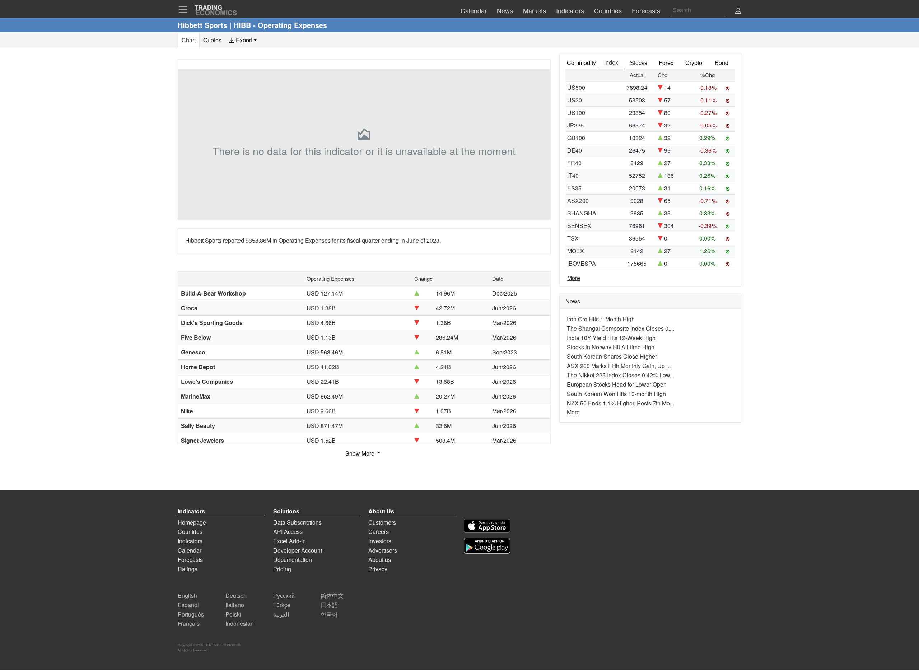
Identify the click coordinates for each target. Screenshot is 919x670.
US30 (574, 100)
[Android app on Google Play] (487, 546)
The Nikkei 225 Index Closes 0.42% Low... (620, 375)
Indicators (190, 541)
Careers (378, 531)
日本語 (329, 605)
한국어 (329, 614)
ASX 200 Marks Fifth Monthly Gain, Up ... (619, 366)
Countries (190, 531)
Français (189, 623)
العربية (281, 614)
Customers (382, 522)
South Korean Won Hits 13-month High (616, 394)
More (573, 278)
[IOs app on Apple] (487, 526)
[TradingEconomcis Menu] (185, 10)
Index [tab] (611, 62)
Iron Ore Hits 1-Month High (601, 319)
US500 (576, 87)
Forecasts (190, 559)
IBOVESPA (581, 263)
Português (191, 614)
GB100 (576, 138)
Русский (284, 595)
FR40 (574, 163)
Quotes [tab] (212, 40)
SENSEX (579, 226)
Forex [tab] (666, 63)
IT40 (573, 175)
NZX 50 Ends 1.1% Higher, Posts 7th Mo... (620, 403)
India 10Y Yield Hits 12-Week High (611, 338)
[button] (738, 11)
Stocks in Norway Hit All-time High (610, 347)
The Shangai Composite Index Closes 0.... (620, 328)
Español (188, 605)
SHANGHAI (582, 213)
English (187, 595)
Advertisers (382, 550)
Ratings (187, 569)
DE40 (574, 150)
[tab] (242, 40)
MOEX (575, 251)
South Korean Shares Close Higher (612, 356)
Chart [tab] (189, 40)
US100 (576, 112)
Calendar (189, 550)
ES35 (574, 188)
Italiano (234, 605)
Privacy (377, 569)
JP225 (575, 125)
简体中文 (332, 595)
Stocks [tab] (638, 63)
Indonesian (239, 623)
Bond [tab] (721, 63)
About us (379, 559)
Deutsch (236, 595)
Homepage (192, 522)
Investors (379, 541)
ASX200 (578, 200)
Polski (233, 614)
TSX (573, 238)
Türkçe (281, 605)
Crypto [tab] (693, 63)
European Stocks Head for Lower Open (617, 384)
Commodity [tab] (581, 63)
